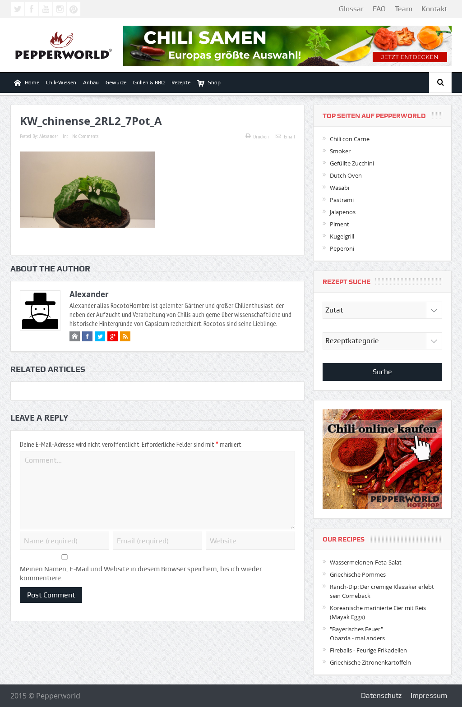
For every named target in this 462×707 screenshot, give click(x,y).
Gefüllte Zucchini (352, 163)
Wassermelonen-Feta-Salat (366, 562)
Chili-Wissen (61, 82)
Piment (339, 224)
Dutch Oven (346, 175)
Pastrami (342, 200)
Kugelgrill (342, 236)
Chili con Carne (350, 139)
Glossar (351, 9)
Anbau (91, 82)
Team (403, 9)
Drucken (261, 136)
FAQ (379, 9)
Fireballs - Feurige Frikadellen (368, 650)
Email (289, 136)
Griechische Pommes (358, 574)
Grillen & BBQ (149, 82)
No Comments (85, 136)
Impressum (429, 695)
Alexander (48, 136)
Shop (214, 82)
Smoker (340, 151)
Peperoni (342, 248)
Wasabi (339, 188)
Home (32, 82)
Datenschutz (381, 695)
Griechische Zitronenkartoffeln (370, 662)
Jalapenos (343, 212)
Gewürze (116, 82)
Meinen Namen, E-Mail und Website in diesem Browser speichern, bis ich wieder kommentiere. (141, 573)
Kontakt (434, 9)
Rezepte (180, 82)
